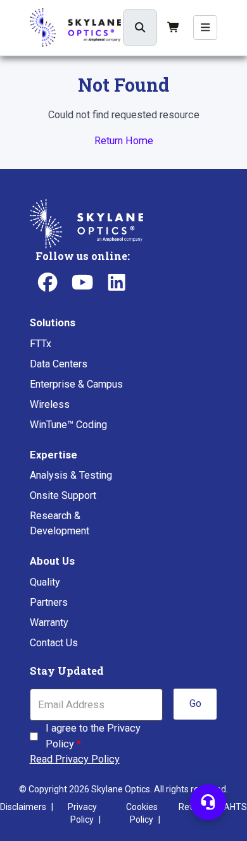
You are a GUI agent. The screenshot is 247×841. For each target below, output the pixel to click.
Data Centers (58, 364)
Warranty (49, 623)
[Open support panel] (208, 802)
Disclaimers (23, 807)
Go (195, 703)
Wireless (50, 404)
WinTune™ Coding (68, 425)
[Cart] (173, 27)
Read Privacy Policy (75, 759)
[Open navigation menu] (205, 27)
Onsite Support (63, 495)
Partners (49, 602)
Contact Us (54, 643)
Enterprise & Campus (76, 384)
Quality (45, 582)
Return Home (123, 141)
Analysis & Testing (71, 475)
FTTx (40, 344)
